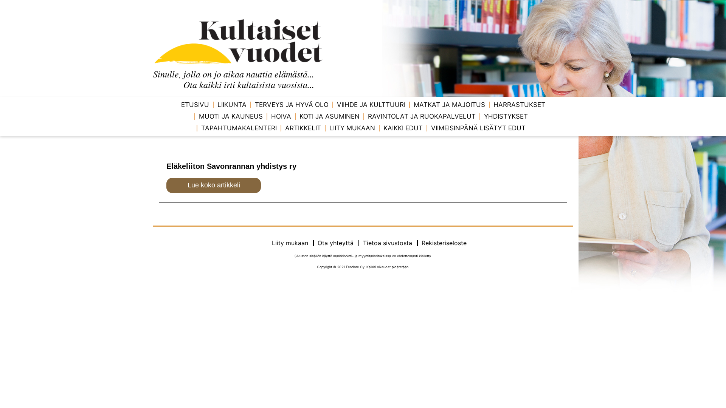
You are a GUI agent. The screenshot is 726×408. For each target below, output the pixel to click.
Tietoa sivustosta (387, 243)
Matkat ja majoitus (449, 104)
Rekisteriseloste (444, 243)
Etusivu (195, 104)
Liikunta (232, 104)
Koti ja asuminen (329, 116)
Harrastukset (519, 104)
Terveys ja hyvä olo (292, 104)
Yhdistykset (506, 116)
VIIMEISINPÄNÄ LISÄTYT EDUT (478, 128)
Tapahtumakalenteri (239, 128)
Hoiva (281, 116)
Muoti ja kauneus (231, 116)
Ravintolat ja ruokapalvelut (422, 116)
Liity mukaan (352, 128)
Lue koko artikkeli (214, 185)
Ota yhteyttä (336, 243)
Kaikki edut (403, 128)
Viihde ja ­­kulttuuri (371, 104)
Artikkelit (303, 128)
